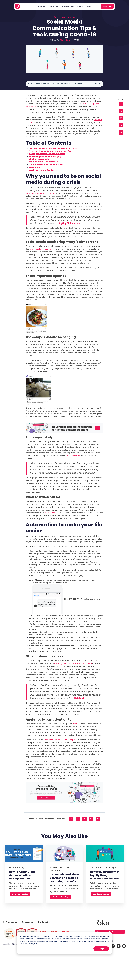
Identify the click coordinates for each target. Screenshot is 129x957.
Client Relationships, (99, 867)
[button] (29, 84)
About (80, 6)
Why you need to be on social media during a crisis (53, 148)
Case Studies (68, 6)
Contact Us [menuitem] (44, 922)
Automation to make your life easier (46, 164)
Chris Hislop (65, 40)
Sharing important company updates (47, 153)
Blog (89, 6)
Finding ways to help (39, 159)
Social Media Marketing (64, 17)
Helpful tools (35, 167)
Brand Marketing (16, 867)
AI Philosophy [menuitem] (10, 922)
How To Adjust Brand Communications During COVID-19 (22, 875)
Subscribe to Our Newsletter (109, 932)
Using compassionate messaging (45, 156)
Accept (101, 949)
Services (41, 6)
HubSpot (79, 698)
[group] (64, 84)
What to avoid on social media (43, 162)
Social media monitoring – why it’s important (50, 151)
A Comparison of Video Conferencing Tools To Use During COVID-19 (64, 878)
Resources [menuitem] (27, 922)
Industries (53, 6)
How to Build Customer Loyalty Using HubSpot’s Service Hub (104, 875)
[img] (96, 83)
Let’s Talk (107, 6)
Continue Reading (20, 894)
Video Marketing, (57, 867)
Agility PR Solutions (70, 223)
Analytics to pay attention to (43, 170)
